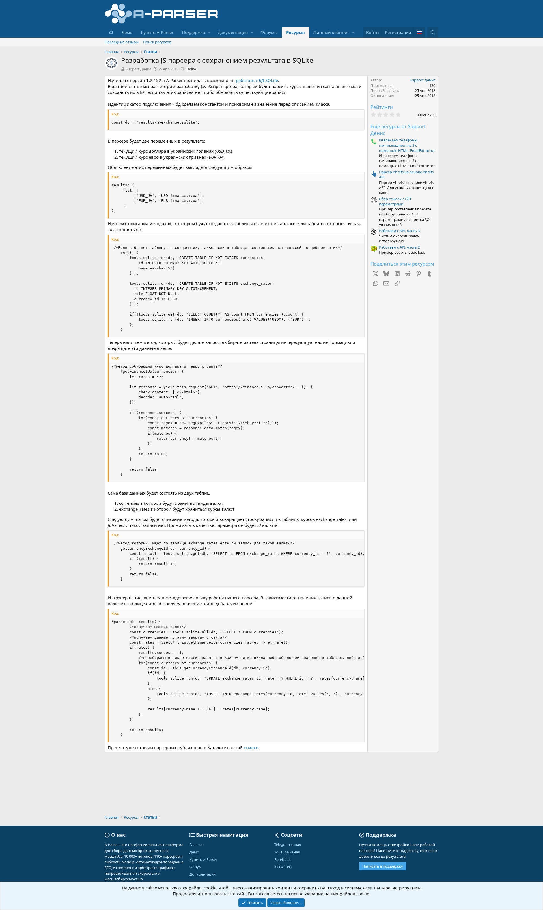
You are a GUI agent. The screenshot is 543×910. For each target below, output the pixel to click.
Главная (196, 844)
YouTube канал (287, 852)
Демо (127, 32)
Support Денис (138, 69)
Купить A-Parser (157, 32)
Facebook (282, 859)
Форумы (269, 32)
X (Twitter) (283, 866)
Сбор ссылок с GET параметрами (395, 201)
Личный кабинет (331, 32)
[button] (210, 32)
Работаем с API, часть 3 (399, 230)
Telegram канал (287, 844)
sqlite (192, 69)
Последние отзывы (122, 41)
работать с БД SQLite (257, 80)
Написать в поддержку (382, 866)
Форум (195, 866)
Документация (233, 32)
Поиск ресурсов (157, 41)
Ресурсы (295, 32)
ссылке (251, 747)
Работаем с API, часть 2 (399, 247)
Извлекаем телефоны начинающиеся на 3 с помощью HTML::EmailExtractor (407, 145)
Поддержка (193, 32)
